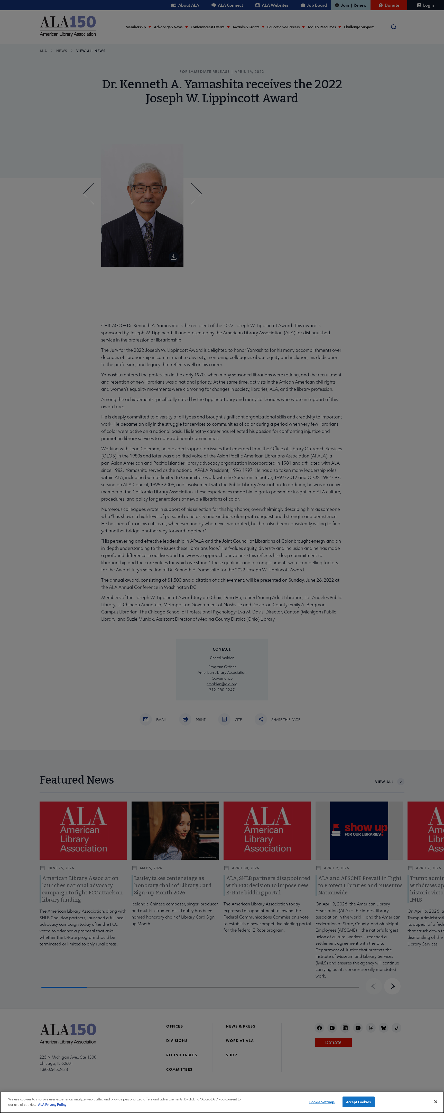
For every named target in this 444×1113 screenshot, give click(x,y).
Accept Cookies (358, 1102)
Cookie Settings (322, 1102)
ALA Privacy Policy (52, 1104)
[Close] (435, 1101)
